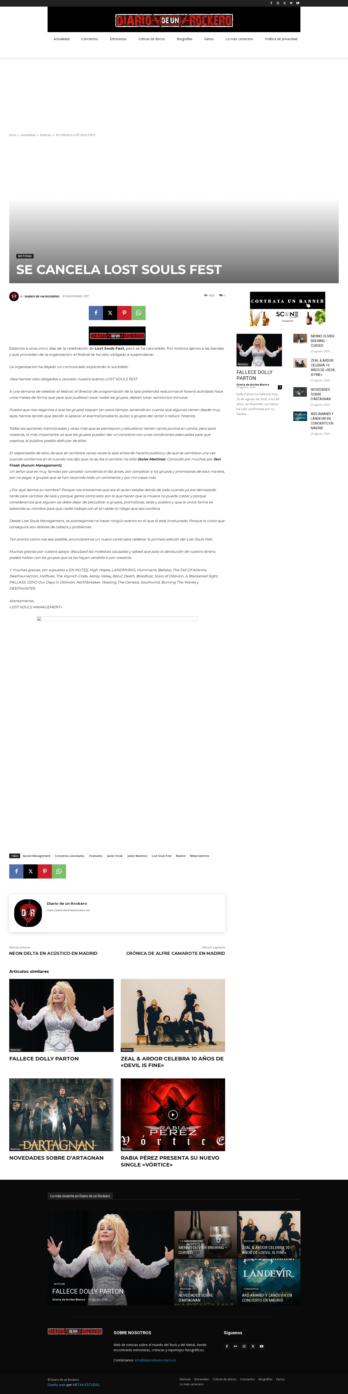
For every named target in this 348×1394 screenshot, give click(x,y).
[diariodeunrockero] (174, 20)
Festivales (95, 856)
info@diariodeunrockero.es (155, 1360)
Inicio (12, 135)
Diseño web (57, 1385)
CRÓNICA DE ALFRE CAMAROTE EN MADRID (175, 953)
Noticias (45, 135)
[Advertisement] (174, 93)
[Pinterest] (124, 313)
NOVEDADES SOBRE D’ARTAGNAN (56, 1158)
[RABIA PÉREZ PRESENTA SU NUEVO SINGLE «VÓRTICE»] (173, 1114)
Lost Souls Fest (161, 856)
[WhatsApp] (138, 313)
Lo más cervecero (191, 1241)
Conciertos (251, 1289)
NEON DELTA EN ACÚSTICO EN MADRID (53, 953)
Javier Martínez (137, 856)
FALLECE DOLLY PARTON (44, 1058)
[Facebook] (271, 3)
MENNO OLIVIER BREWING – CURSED (323, 340)
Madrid (180, 856)
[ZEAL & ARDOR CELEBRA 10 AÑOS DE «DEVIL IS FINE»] (173, 1015)
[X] (284, 3)
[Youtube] (297, 3)
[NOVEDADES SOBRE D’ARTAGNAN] (61, 1114)
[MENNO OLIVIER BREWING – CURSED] (300, 338)
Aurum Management (36, 856)
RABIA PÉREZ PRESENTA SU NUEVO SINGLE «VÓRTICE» (170, 1161)
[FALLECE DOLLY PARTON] (61, 1015)
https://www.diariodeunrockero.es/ (68, 910)
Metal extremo (199, 856)
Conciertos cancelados (70, 856)
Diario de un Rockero (42, 296)
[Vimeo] (291, 3)
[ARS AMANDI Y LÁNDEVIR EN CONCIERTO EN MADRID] (300, 416)
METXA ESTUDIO (86, 1385)
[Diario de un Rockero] (14, 296)
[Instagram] (278, 3)
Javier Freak (115, 856)
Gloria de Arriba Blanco (252, 384)
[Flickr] (235, 1346)
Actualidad (28, 135)
